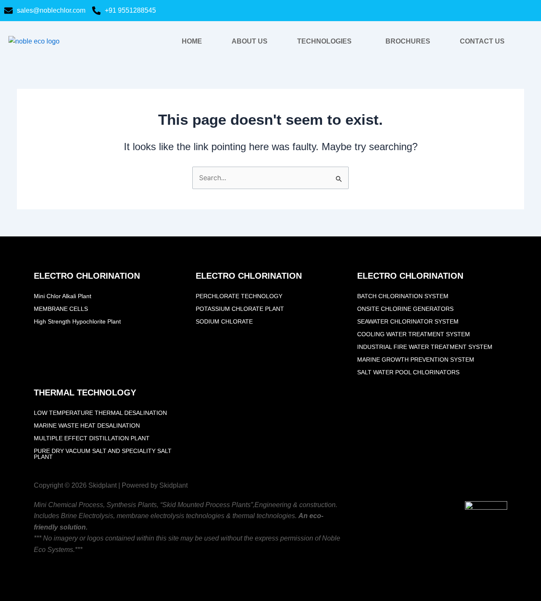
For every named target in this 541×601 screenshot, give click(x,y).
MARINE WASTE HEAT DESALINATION (87, 425)
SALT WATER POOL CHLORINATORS (408, 372)
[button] (326, 41)
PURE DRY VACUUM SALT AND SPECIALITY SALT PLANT (103, 453)
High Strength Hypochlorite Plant (77, 321)
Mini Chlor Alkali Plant (62, 296)
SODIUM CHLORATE (224, 321)
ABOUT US (250, 41)
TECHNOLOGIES (324, 41)
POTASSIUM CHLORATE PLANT (240, 308)
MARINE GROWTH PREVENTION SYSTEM (415, 359)
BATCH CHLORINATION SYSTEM (402, 296)
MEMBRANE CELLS (61, 308)
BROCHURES (407, 41)
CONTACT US (482, 41)
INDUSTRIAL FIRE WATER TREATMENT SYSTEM (424, 346)
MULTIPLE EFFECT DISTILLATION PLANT (92, 438)
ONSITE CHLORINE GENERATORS (405, 308)
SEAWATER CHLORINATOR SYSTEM (408, 321)
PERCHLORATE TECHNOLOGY (239, 296)
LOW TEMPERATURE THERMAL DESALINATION (100, 412)
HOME (192, 41)
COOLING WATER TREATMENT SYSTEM (413, 334)
